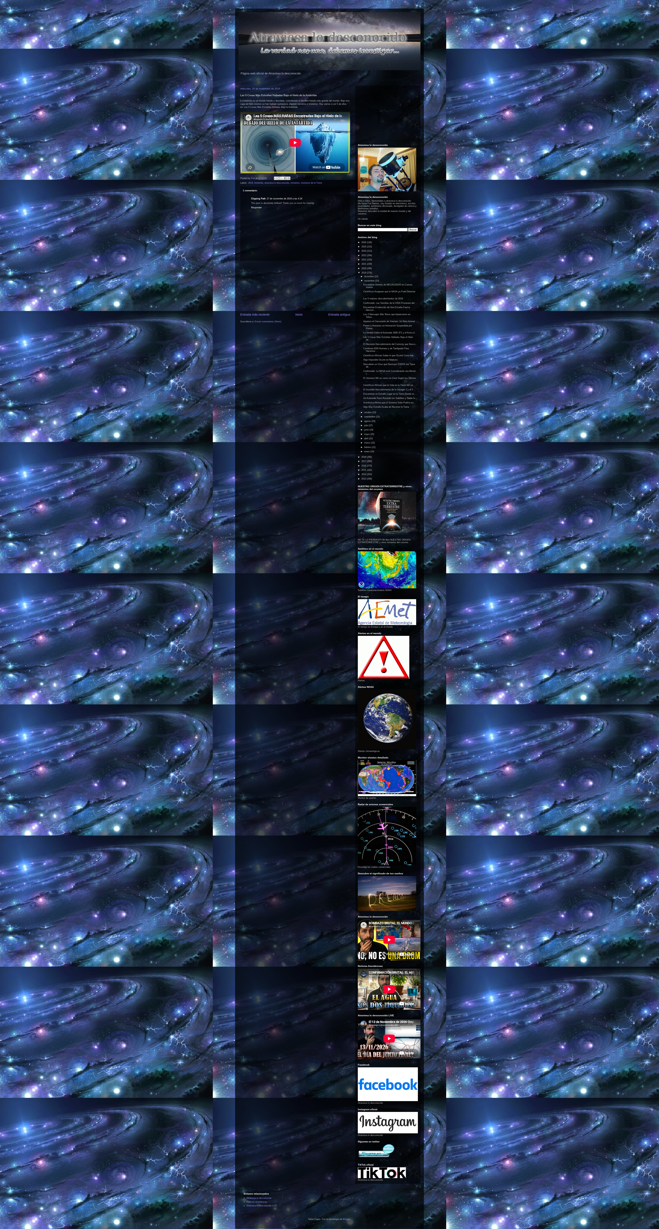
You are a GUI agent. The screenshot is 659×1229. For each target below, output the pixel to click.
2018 (364, 457)
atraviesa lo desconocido (276, 183)
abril (366, 438)
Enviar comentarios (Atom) (268, 321)
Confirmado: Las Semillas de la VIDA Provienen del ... (390, 303)
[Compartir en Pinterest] (288, 178)
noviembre (369, 280)
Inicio (299, 314)
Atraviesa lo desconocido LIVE (261, 1205)
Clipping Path (258, 198)
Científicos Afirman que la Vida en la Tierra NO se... (389, 385)
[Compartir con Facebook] (285, 178)
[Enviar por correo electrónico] (275, 178)
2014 (364, 474)
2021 (364, 264)
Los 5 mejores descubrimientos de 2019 (383, 298)
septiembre (370, 416)
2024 (364, 251)
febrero (368, 447)
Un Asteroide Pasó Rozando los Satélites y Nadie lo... (390, 398)
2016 (364, 465)
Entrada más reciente (255, 314)
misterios (295, 183)
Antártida (258, 183)
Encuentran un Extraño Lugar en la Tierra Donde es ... (390, 394)
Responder (256, 207)
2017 (364, 461)
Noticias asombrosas (256, 1202)
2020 (364, 268)
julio (366, 425)
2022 (364, 259)
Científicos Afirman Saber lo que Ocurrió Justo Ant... (389, 355)
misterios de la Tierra (311, 183)
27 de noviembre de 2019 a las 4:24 (284, 198)
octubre (368, 412)
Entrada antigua (339, 314)
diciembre (369, 276)
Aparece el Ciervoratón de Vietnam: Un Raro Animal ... (390, 321)
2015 (364, 470)
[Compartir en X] (282, 178)
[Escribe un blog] (279, 178)
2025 (364, 246)
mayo (367, 434)
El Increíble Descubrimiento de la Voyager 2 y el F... (389, 389)
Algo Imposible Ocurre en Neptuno (380, 359)
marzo (367, 442)
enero (367, 451)
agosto (368, 421)
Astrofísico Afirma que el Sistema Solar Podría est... (389, 402)
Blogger (346, 1219)
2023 (364, 255)
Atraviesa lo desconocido (258, 1198)
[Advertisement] (295, 286)
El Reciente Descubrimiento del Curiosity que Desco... (390, 344)
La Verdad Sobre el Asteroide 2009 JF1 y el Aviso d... (390, 332)
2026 (364, 242)
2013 (364, 478)
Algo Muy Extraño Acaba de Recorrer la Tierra (386, 407)
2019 (250, 183)
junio (366, 429)
